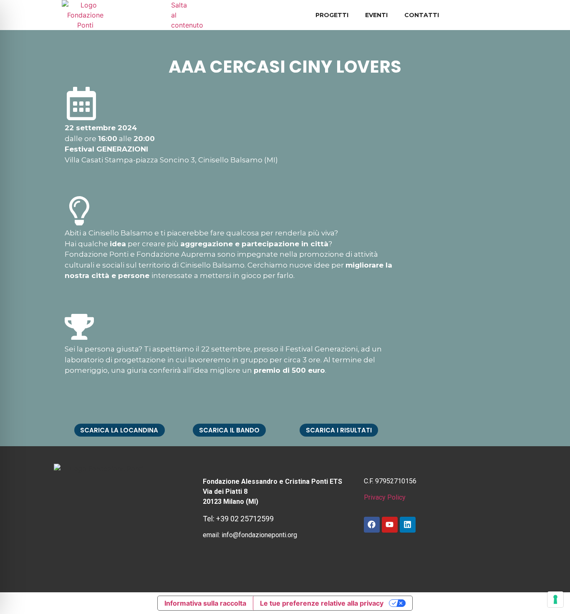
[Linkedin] (408, 525)
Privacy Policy (385, 497)
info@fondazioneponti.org (259, 535)
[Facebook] (372, 525)
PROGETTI (331, 15)
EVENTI (376, 15)
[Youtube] (390, 525)
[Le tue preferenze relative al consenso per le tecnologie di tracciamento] (555, 599)
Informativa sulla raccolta (205, 603)
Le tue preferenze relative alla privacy (321, 603)
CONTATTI (421, 15)
